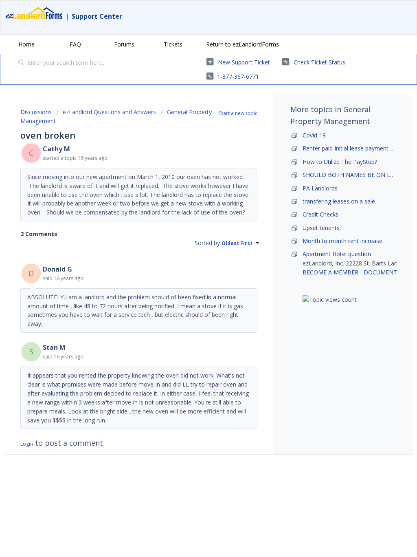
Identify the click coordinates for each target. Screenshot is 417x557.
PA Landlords (320, 188)
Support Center (97, 16)
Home (26, 44)
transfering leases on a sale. (339, 201)
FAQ (75, 44)
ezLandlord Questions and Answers (109, 112)
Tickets (173, 44)
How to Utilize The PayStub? (340, 162)
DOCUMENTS (382, 272)
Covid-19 (314, 135)
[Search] (22, 63)
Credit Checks (320, 214)
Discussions (36, 112)
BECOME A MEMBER (330, 272)
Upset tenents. (322, 228)
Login (26, 443)
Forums (124, 44)
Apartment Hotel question (337, 254)
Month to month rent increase (342, 241)
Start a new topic (238, 113)
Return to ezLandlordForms (242, 44)
